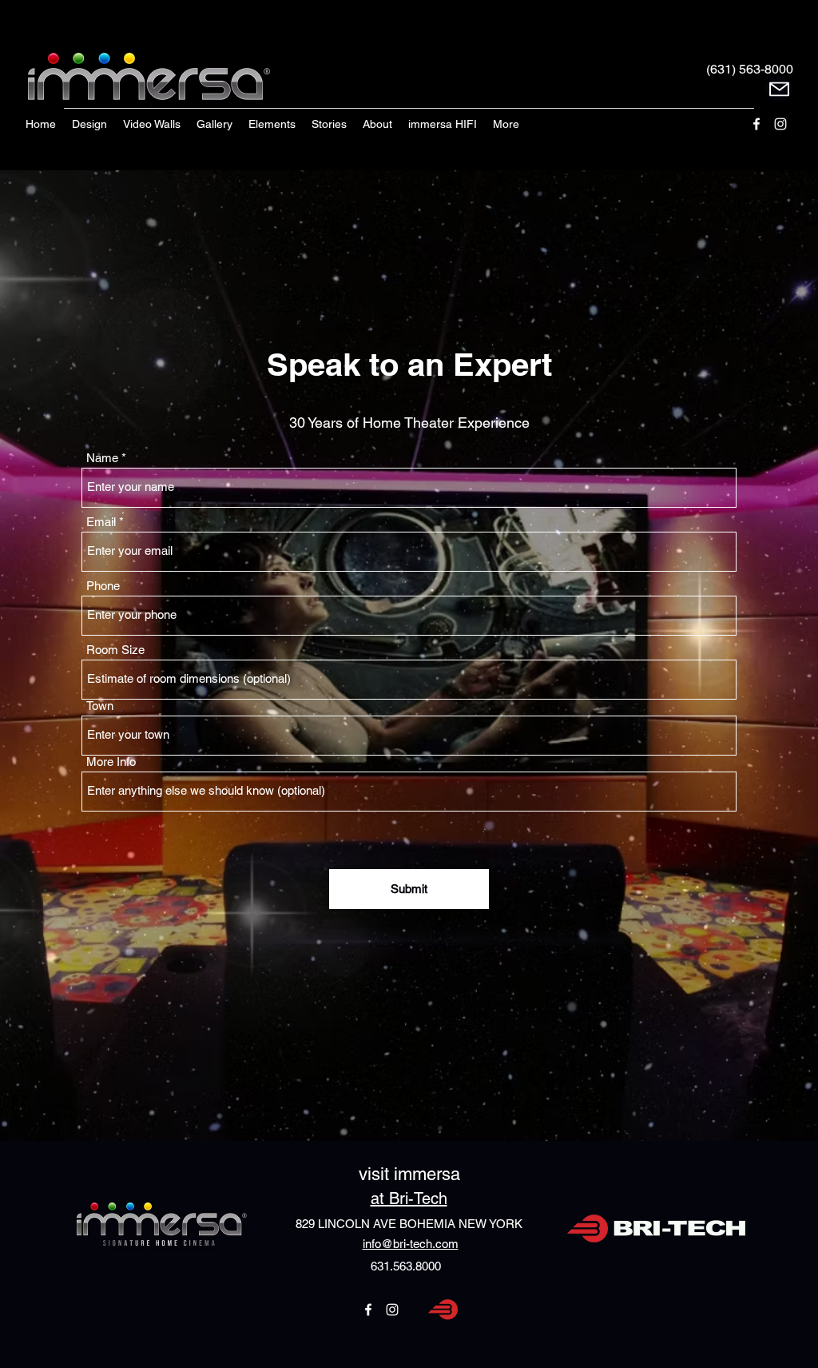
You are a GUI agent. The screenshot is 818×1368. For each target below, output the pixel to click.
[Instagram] (780, 124)
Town (99, 706)
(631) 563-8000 (749, 69)
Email (101, 522)
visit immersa (409, 1174)
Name (102, 458)
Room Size (115, 650)
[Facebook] (756, 124)
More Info (111, 762)
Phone (103, 586)
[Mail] (778, 89)
